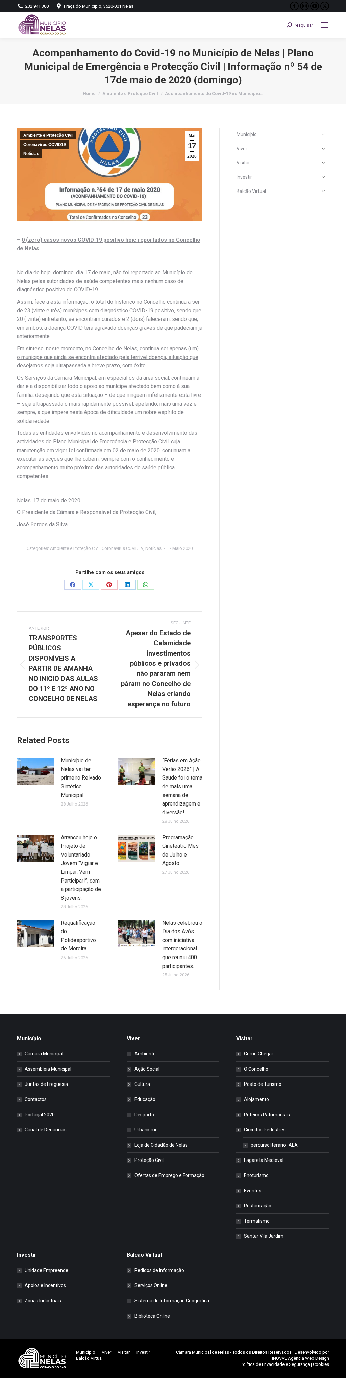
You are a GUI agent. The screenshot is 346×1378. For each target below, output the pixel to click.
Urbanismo (146, 1129)
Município (247, 134)
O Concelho (256, 1069)
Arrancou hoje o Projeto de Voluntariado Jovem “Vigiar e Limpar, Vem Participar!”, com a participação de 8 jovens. (81, 867)
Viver (242, 148)
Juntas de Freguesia (46, 1084)
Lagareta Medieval (263, 1160)
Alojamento (256, 1099)
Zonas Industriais (43, 1300)
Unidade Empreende (46, 1270)
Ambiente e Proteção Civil (48, 135)
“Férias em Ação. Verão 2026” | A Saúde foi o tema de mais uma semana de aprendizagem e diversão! (182, 786)
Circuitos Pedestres (265, 1129)
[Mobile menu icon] (324, 25)
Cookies (321, 1364)
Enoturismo (256, 1175)
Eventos (252, 1190)
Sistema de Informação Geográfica (171, 1300)
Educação (144, 1099)
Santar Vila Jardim (263, 1236)
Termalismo (257, 1221)
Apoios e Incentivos (45, 1285)
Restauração (257, 1205)
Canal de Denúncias (46, 1129)
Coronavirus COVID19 (44, 144)
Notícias (31, 153)
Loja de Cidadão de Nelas (161, 1145)
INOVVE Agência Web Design (300, 1358)
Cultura (142, 1084)
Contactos (36, 1099)
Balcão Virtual (251, 191)
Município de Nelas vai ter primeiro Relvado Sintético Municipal (81, 777)
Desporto (144, 1114)
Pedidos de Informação (159, 1270)
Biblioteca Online (152, 1316)
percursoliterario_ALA (274, 1145)
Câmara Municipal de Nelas (202, 1352)
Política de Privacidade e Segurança (275, 1364)
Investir (244, 177)
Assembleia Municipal (48, 1069)
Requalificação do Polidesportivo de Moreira (78, 936)
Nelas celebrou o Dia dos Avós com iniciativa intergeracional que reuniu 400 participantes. (182, 944)
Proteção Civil (149, 1160)
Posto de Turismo (262, 1084)
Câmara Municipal (44, 1053)
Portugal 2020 (40, 1114)
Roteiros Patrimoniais (267, 1114)
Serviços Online (150, 1285)
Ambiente (145, 1053)
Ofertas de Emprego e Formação (169, 1175)
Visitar (243, 162)
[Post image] (35, 771)
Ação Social (146, 1069)
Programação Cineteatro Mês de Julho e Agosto (180, 850)
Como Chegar (258, 1053)
